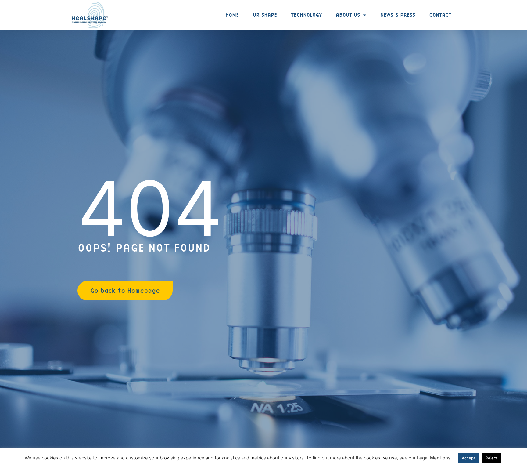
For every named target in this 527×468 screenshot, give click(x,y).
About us (348, 15)
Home (232, 15)
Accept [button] (468, 457)
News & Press (397, 15)
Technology (306, 15)
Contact (440, 15)
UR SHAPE (265, 15)
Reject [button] (491, 457)
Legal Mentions (433, 458)
